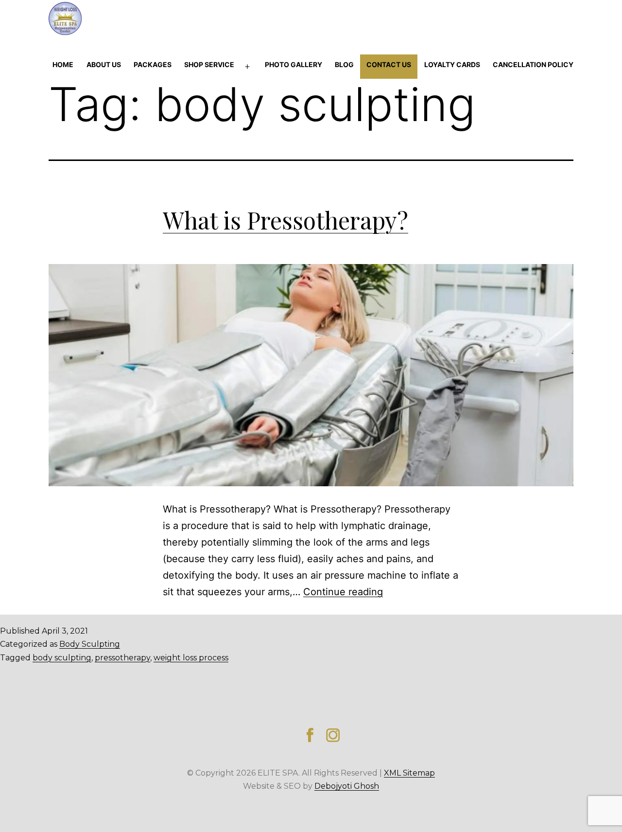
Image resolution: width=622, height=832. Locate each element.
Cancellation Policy (533, 64)
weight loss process (191, 657)
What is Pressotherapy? (285, 219)
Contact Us (388, 64)
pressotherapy (122, 657)
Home (62, 64)
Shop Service (209, 64)
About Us (103, 64)
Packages (153, 64)
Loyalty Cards (452, 64)
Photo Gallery (293, 64)
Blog (344, 64)
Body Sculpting (89, 644)
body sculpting (62, 657)
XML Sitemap (409, 773)
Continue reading (343, 592)
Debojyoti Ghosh (346, 786)
